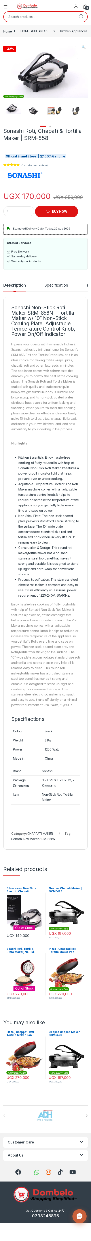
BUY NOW (59, 211)
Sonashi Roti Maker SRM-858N (33, 839)
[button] (83, 47)
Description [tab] (14, 285)
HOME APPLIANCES (34, 31)
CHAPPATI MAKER (40, 833)
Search (81, 17)
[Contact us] (79, 1216)
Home (7, 31)
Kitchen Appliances (73, 31)
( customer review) (34, 165)
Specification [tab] (56, 285)
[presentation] (87, 1115)
